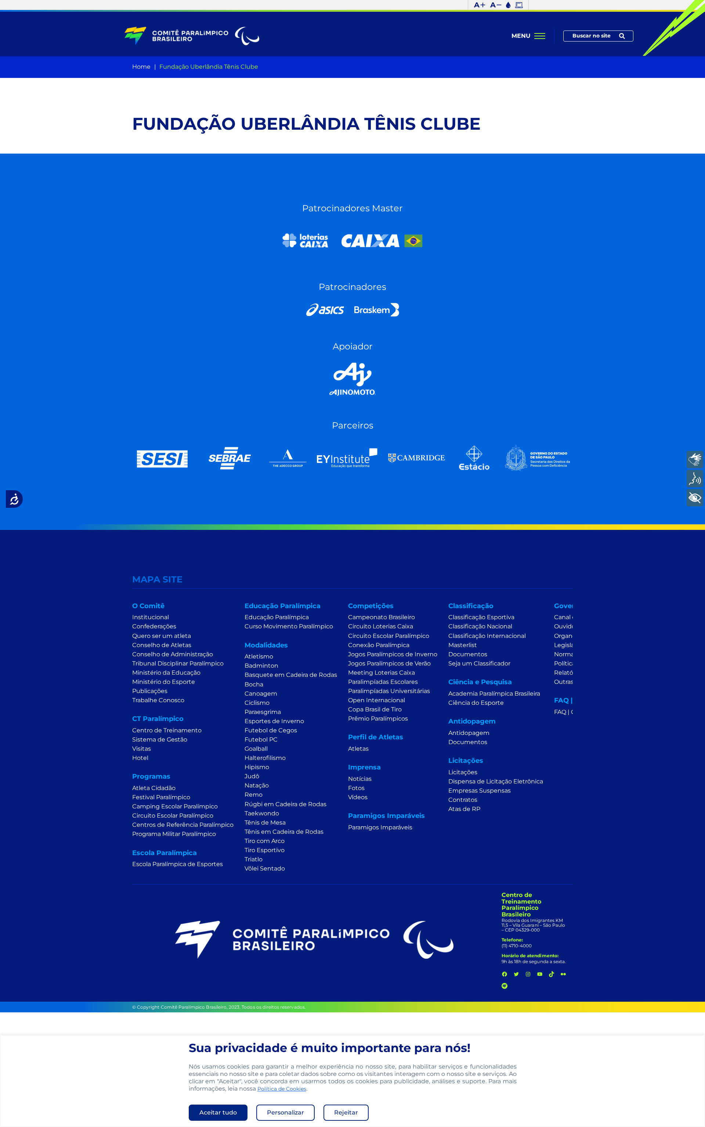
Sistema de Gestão (159, 739)
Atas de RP (464, 808)
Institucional (150, 617)
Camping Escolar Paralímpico (175, 806)
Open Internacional (376, 700)
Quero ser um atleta (161, 635)
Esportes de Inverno (274, 721)
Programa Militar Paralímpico (174, 833)
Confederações (154, 626)
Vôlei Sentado (265, 868)
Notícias (360, 778)
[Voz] (695, 478)
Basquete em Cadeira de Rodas (291, 674)
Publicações (149, 691)
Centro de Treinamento (167, 730)
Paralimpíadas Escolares (383, 681)
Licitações (462, 772)
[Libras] (695, 459)
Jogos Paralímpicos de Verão (389, 663)
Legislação (569, 645)
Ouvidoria (568, 626)
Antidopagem (468, 732)
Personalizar (285, 1112)
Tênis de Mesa (265, 822)
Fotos (356, 788)
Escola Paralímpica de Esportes (177, 864)
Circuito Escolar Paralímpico (172, 815)
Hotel (140, 757)
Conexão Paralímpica (378, 645)
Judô (252, 776)
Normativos (571, 654)
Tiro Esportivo (265, 850)
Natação (257, 785)
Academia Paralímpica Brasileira (494, 693)
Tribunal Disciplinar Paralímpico (178, 663)
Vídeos (358, 797)
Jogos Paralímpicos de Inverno (392, 654)
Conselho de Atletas (161, 645)
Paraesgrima (263, 711)
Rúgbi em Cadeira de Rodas (285, 804)
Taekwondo (262, 813)
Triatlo (254, 859)
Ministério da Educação (166, 672)
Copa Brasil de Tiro (375, 709)
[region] (352, 1081)
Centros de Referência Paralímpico (183, 824)
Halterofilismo (265, 757)
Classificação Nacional (480, 626)
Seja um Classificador (479, 663)
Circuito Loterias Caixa (380, 626)
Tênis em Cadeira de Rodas (284, 831)
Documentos (467, 654)
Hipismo (257, 767)
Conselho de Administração (172, 654)
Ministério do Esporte (163, 681)
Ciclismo (257, 702)
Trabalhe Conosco (158, 700)
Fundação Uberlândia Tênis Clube (208, 66)
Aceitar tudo (218, 1112)
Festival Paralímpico (161, 797)
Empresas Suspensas (479, 790)
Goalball (256, 748)
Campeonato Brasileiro (381, 617)
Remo (254, 794)
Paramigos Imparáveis (380, 827)
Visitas (141, 748)
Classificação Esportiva (481, 617)
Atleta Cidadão (154, 788)
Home (141, 66)
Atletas (358, 748)
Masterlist (462, 645)
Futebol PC (261, 739)
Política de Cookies (281, 1088)
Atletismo (259, 656)
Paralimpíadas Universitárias (389, 691)
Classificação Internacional (487, 635)
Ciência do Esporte (476, 702)
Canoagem (261, 693)
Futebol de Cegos (271, 730)
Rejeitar (346, 1112)
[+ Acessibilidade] (695, 497)
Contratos (462, 799)
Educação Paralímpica (277, 617)
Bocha (254, 684)
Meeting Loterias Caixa (381, 672)
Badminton (261, 665)
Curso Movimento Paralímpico (289, 626)
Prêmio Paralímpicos (378, 718)
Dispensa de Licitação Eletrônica (495, 781)
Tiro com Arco (265, 840)
